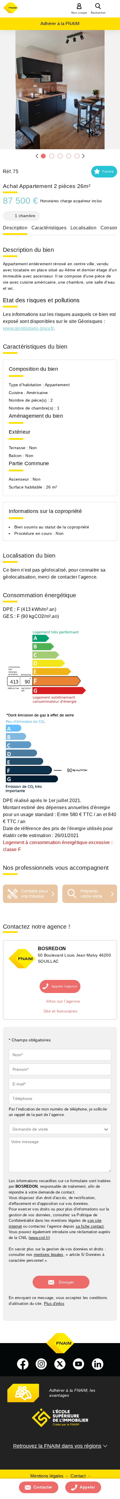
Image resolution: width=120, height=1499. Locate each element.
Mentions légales (46, 1475)
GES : (10, 616)
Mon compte (79, 12)
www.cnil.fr (39, 1238)
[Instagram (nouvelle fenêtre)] (41, 1364)
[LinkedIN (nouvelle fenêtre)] (97, 1364)
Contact (78, 1475)
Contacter (42, 1487)
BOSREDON (52, 948)
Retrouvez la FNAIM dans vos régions (57, 1446)
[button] (104, 172)
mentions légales (48, 1254)
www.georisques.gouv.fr (28, 328)
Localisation (83, 227)
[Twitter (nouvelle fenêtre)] (60, 1364)
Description (15, 227)
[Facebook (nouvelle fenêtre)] (22, 1364)
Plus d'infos (54, 1303)
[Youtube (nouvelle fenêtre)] (78, 1364)
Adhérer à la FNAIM (60, 23)
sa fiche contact (90, 1226)
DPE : (10, 609)
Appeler (87, 1487)
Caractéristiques (48, 227)
